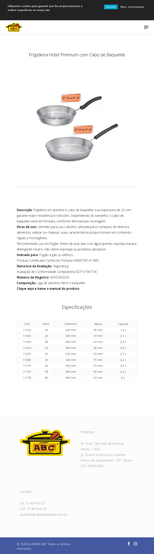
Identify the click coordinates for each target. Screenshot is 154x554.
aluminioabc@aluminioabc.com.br (43, 514)
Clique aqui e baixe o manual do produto (48, 288)
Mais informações (132, 6)
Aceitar (111, 6)
